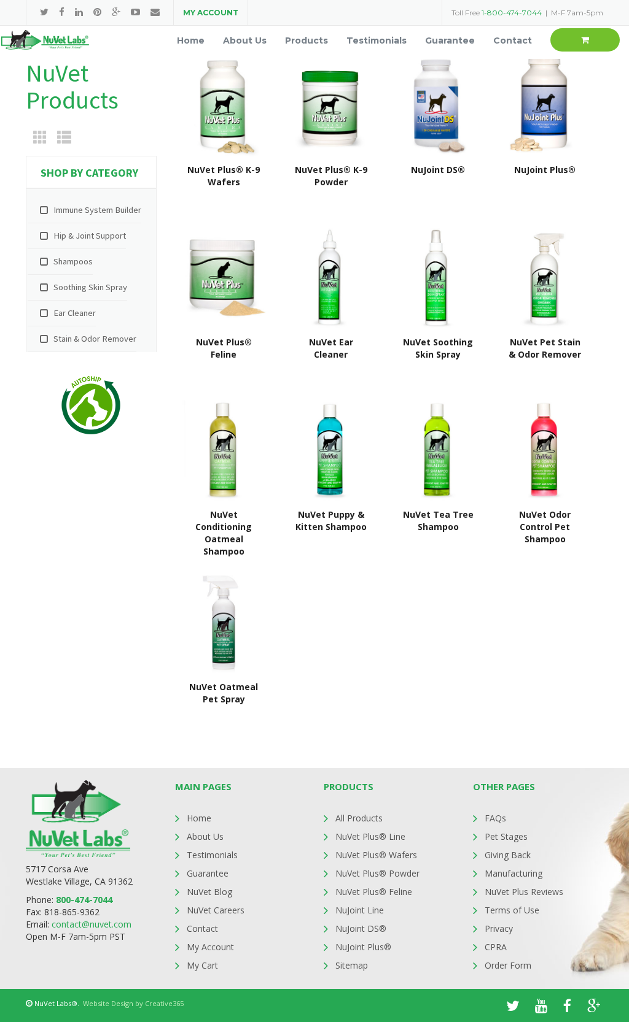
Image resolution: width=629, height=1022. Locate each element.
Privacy (499, 928)
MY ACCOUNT (210, 12)
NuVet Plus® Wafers (376, 855)
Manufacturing (513, 873)
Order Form (508, 965)
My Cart (202, 965)
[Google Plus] (116, 12)
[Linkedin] (79, 12)
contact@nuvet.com (91, 924)
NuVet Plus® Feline (373, 891)
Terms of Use (512, 910)
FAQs (495, 818)
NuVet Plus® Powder (377, 873)
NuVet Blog (209, 891)
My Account (210, 947)
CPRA (496, 947)
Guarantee (208, 873)
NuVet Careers (215, 910)
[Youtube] (135, 12)
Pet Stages (506, 836)
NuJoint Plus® (363, 947)
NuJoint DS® (360, 928)
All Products (359, 818)
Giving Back (508, 855)
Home (199, 818)
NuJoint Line (359, 910)
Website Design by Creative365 (133, 1003)
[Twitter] (44, 12)
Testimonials (212, 855)
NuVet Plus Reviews (524, 891)
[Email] (155, 12)
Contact (202, 928)
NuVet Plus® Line (370, 836)
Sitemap (351, 965)
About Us (205, 836)
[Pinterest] (97, 12)
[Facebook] (61, 12)
